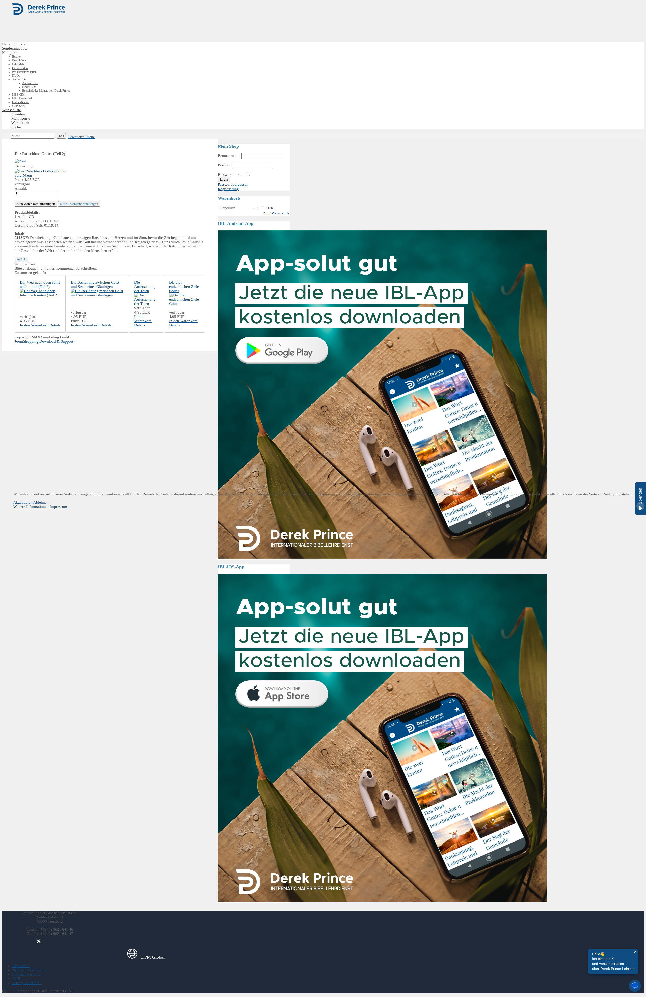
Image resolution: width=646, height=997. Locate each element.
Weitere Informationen (31, 507)
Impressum (58, 507)
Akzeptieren (23, 502)
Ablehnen (41, 502)
